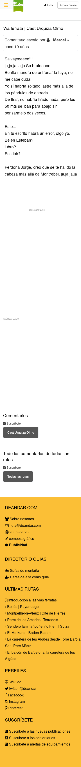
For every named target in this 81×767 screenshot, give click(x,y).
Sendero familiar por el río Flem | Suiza (37, 626)
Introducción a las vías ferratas (32, 600)
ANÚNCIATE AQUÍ (37, 210)
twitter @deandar (22, 688)
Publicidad (17, 544)
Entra (49, 5)
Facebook (15, 695)
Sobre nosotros (21, 518)
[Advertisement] (40, 254)
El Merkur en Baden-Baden (28, 632)
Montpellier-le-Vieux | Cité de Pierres (35, 613)
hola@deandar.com (25, 525)
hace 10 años (16, 46)
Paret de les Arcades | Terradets (32, 619)
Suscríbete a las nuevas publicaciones (39, 731)
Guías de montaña (24, 570)
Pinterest (14, 707)
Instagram (16, 701)
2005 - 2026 (19, 531)
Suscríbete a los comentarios (31, 737)
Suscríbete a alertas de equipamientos (39, 744)
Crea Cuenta (69, 5)
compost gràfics (21, 538)
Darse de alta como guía (29, 576)
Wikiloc (15, 681)
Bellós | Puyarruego (22, 606)
